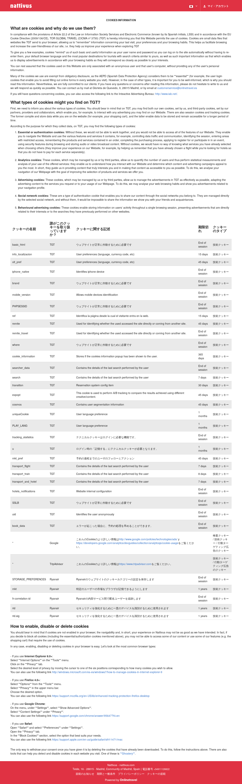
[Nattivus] (21, 5)
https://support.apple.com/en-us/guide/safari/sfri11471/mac (87, 739)
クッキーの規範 (156, 773)
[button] (193, 5)
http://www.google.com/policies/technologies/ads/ (148, 539)
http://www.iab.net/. (166, 94)
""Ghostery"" (127, 753)
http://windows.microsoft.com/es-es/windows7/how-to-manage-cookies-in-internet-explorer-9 (107, 672)
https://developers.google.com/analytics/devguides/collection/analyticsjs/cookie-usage (127, 543)
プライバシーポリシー (131, 773)
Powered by (121, 780)
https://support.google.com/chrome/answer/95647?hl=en (86, 715)
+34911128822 (162, 769)
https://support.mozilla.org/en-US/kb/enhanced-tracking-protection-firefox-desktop (101, 696)
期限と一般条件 (106, 773)
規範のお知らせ (85, 773)
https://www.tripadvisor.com (135, 564)
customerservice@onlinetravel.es (177, 88)
